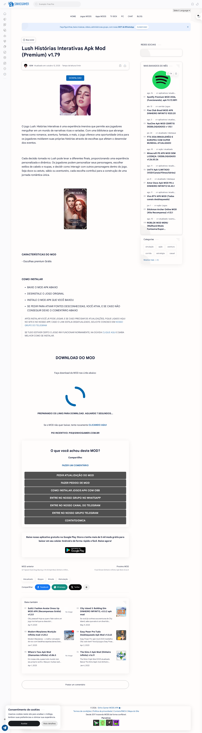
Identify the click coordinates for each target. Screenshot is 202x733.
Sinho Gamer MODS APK (108, 683)
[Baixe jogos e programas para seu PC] (5, 30)
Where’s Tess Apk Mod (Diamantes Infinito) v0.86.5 (42, 629)
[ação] (161, 149)
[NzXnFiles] (116, 698)
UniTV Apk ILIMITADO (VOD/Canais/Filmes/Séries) (161, 171)
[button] (197, 4)
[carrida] (161, 106)
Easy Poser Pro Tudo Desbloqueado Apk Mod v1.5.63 (96, 608)
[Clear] (78, 4)
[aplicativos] (164, 93)
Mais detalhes (49, 722)
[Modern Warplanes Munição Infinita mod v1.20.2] (69, 610)
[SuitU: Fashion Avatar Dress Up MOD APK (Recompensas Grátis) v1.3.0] (69, 587)
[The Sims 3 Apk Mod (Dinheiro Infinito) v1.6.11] (121, 631)
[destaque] (172, 133)
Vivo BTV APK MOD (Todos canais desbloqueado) (160, 198)
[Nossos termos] (5, 63)
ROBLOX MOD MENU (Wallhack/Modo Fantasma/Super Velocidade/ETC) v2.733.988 (161, 226)
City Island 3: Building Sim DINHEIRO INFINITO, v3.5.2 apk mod (96, 586)
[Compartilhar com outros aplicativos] (86, 562)
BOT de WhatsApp (126, 27)
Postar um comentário (75, 660)
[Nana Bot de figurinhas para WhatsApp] (109, 698)
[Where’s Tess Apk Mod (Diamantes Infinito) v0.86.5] (69, 631)
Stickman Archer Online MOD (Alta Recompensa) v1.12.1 (162, 211)
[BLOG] (139, 16)
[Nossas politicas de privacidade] (5, 68)
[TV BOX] (113, 16)
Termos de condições (82, 686)
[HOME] (73, 16)
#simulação (63, 554)
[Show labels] (152, 260)
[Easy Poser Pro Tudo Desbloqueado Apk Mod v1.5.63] (121, 610)
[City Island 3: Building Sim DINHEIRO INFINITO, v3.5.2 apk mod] (121, 587)
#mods (51, 554)
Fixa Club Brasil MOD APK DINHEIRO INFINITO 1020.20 (161, 112)
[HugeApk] (96, 698)
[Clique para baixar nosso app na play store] (5, 35)
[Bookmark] (192, 4)
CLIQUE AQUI (142, 27)
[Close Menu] (188, 27)
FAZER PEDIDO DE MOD (75, 458)
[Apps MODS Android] (5, 24)
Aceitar (24, 722)
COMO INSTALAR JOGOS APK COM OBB (75, 465)
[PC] (122, 16)
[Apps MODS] (101, 16)
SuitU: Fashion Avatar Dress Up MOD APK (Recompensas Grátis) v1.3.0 (44, 586)
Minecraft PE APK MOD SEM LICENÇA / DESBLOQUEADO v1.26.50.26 (161, 156)
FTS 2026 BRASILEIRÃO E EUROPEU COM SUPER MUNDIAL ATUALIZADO (160, 139)
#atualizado (28, 554)
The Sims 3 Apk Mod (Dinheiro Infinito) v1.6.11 (95, 629)
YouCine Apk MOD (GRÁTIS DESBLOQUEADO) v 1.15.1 (161, 125)
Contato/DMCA (120, 686)
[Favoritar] (120, 66)
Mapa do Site (133, 686)
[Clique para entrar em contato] (5, 74)
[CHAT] (130, 16)
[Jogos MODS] (85, 16)
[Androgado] (103, 698)
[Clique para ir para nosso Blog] (5, 52)
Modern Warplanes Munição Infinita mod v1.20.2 (42, 608)
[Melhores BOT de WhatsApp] (5, 57)
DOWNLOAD (75, 78)
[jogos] (168, 106)
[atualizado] (173, 93)
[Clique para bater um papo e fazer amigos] (5, 46)
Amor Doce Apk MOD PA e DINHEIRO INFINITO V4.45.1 (161, 184)
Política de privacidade (102, 686)
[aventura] (172, 218)
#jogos (40, 554)
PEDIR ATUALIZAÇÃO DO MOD (75, 450)
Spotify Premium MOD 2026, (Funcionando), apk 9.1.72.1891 (162, 98)
